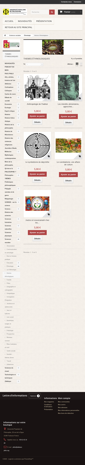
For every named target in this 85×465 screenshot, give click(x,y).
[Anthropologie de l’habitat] (37, 87)
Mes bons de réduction (66, 413)
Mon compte (64, 398)
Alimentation (10, 246)
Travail (8, 361)
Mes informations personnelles (68, 410)
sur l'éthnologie (11, 269)
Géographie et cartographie (10, 288)
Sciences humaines (8, 220)
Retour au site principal (18, 27)
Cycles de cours (10, 94)
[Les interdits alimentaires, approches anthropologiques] (68, 87)
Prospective (10, 334)
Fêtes (8, 283)
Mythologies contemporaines (10, 156)
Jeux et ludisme (8, 311)
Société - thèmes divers (9, 355)
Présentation (44, 21)
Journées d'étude (10, 148)
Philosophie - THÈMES (9, 176)
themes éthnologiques (9, 274)
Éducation (9, 263)
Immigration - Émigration (10, 298)
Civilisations (9, 87)
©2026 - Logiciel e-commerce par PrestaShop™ (18, 459)
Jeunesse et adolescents (9, 305)
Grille (77, 65)
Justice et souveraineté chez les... (37, 221)
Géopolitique (10, 293)
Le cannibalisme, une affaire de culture (68, 163)
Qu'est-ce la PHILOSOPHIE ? (10, 170)
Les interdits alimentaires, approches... (68, 105)
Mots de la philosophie (9, 163)
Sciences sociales (8, 240)
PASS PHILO (9, 73)
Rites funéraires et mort (11, 345)
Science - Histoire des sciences (9, 212)
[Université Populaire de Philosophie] (15, 12)
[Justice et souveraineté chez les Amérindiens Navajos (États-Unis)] (37, 203)
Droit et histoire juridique (10, 257)
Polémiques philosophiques (10, 183)
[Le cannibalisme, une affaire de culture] (68, 145)
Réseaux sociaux (8, 339)
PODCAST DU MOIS (9, 68)
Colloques (8, 90)
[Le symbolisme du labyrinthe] (37, 145)
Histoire (7, 114)
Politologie (9, 330)
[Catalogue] (11, 44)
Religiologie (9, 199)
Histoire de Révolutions (9, 133)
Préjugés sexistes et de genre (9, 192)
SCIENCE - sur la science (10, 203)
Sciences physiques (8, 234)
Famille (8, 280)
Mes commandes (64, 402)
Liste (81, 65)
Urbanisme (10, 364)
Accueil (9, 21)
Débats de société (8, 99)
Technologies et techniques (10, 376)
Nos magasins (49, 402)
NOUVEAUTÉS (25, 21)
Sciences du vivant (9, 369)
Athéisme (8, 84)
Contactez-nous (66, 2)
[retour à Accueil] (5, 35)
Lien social (10, 317)
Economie (8, 104)
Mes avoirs (61, 404)
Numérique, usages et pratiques (9, 324)
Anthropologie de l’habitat (37, 104)
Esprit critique (9, 111)
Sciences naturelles (8, 227)
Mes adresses (62, 407)
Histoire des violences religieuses (9, 141)
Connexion (77, 2)
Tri (24, 64)
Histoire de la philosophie (9, 126)
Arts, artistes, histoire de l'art (10, 78)
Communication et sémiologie (11, 251)
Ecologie (8, 107)
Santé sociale (10, 351)
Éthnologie (9, 266)
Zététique (8, 381)
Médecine (8, 151)
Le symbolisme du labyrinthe (37, 162)
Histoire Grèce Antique (9, 119)
